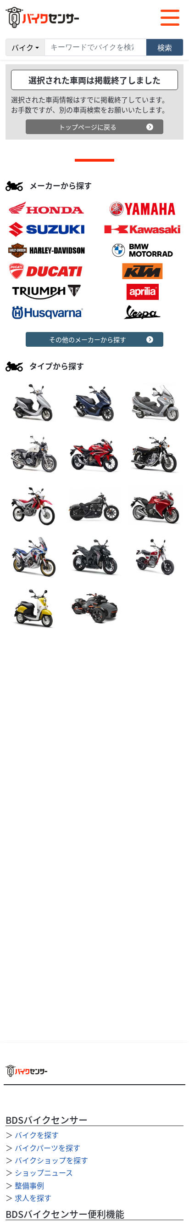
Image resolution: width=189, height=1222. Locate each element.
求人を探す (33, 1197)
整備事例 (29, 1185)
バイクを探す (37, 1134)
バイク (22, 47)
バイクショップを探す (51, 1160)
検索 (164, 47)
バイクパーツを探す (47, 1147)
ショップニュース (44, 1172)
